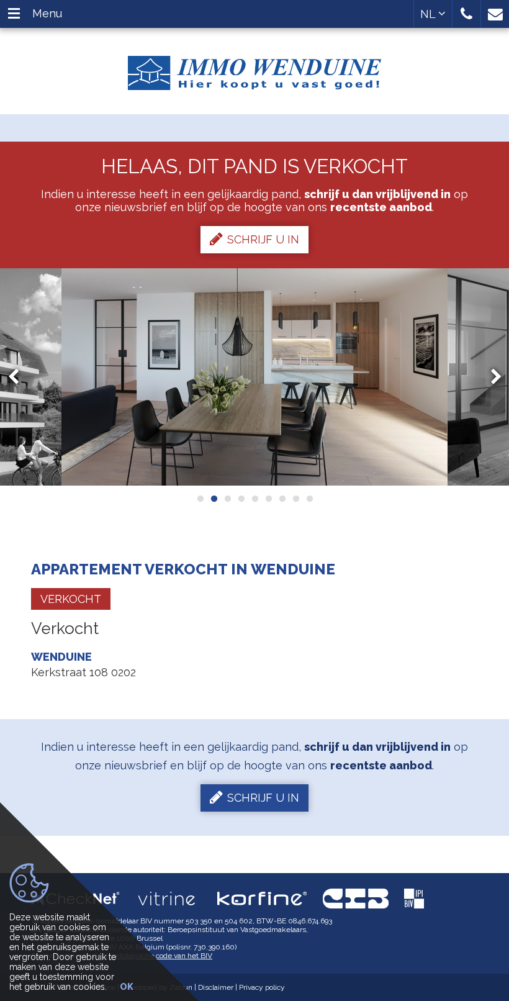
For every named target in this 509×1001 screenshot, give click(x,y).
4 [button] (240, 498)
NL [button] (429, 13)
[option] (254, 377)
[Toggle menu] (14, 14)
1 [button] (199, 498)
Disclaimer (215, 987)
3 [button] (227, 498)
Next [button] (490, 377)
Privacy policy (262, 987)
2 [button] (213, 498)
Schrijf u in (263, 239)
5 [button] (254, 498)
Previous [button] (19, 377)
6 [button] (268, 498)
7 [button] (281, 498)
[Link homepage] (254, 68)
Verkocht (70, 598)
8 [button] (295, 498)
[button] (466, 14)
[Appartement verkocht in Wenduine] (254, 377)
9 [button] (309, 498)
